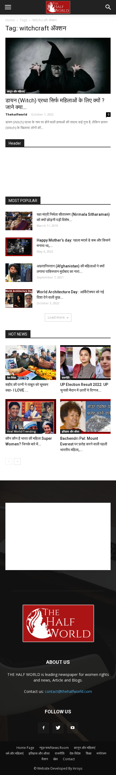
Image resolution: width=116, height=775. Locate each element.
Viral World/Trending (21, 431)
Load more (56, 317)
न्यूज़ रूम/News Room (54, 747)
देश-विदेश (11, 377)
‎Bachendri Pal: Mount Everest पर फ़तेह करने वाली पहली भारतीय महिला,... (83, 444)
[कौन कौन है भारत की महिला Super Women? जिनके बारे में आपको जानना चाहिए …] (30, 416)
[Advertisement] (60, 172)
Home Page (25, 747)
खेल (55, 759)
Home (10, 20)
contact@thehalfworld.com (68, 691)
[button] (108, 7)
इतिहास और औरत (70, 431)
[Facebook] (43, 727)
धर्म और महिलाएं (14, 753)
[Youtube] (72, 727)
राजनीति (66, 377)
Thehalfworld (16, 114)
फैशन (45, 759)
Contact (69, 759)
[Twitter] (58, 727)
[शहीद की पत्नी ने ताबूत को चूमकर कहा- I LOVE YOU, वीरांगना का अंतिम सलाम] (30, 362)
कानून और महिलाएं (16, 91)
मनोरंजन (101, 753)
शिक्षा (88, 753)
